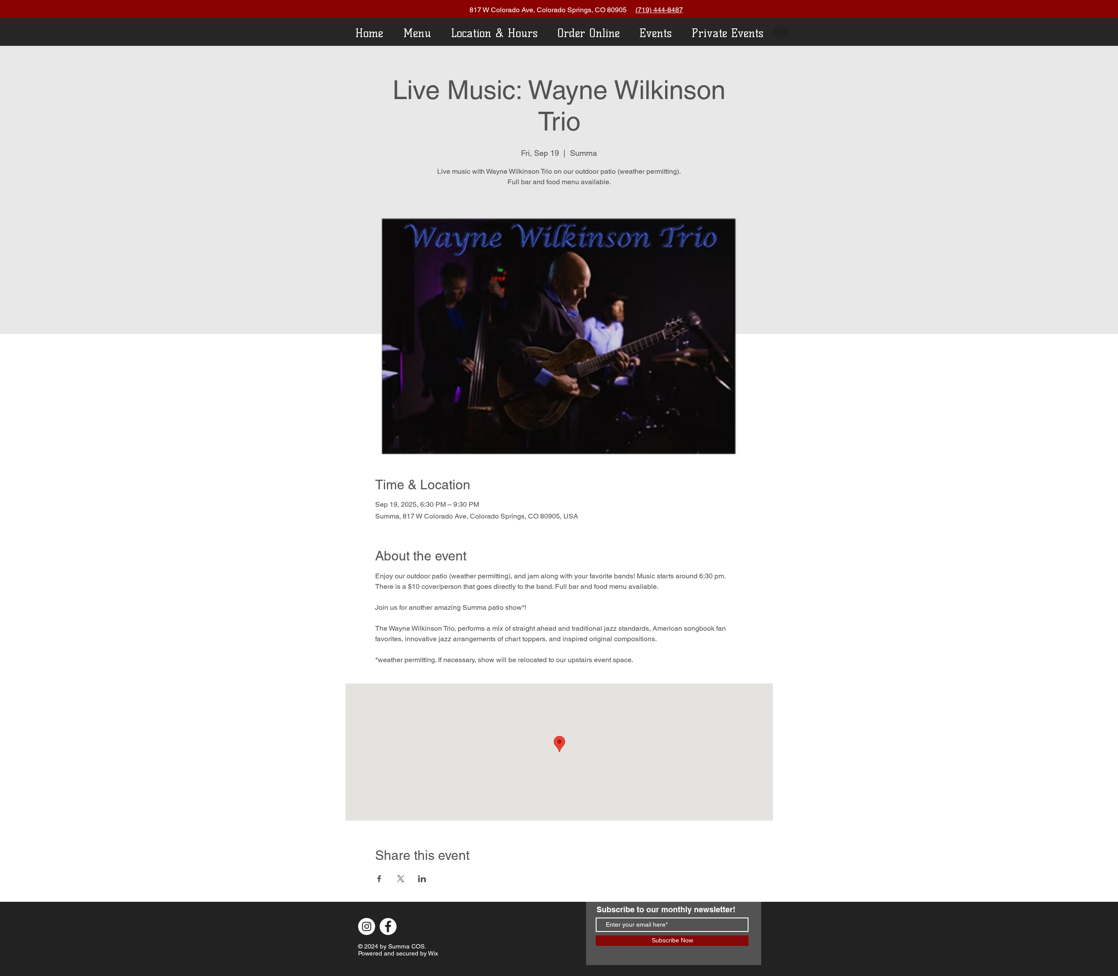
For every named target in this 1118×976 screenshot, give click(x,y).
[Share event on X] (401, 878)
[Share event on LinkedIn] (422, 878)
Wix (433, 953)
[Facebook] (388, 926)
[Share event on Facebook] (379, 878)
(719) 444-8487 (659, 10)
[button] (780, 31)
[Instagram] (366, 926)
